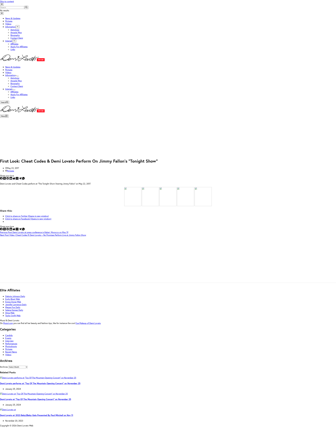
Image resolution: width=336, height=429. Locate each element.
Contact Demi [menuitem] (16, 38)
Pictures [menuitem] (8, 21)
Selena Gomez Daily (14, 310)
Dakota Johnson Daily (15, 296)
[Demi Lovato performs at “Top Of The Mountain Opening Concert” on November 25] (38, 377)
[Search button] (26, 7)
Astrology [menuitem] (14, 29)
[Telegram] (20, 178)
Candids (9, 335)
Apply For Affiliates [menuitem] (19, 46)
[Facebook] (1, 178)
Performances (11, 343)
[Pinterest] (7, 178)
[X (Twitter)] (4, 178)
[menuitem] (17, 26)
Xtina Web (9, 312)
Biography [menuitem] (15, 35)
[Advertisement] (168, 137)
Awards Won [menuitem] (16, 32)
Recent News (11, 351)
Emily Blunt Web (12, 299)
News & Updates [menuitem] (12, 18)
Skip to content (7, 1)
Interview (9, 340)
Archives (4, 366)
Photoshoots (11, 346)
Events (8, 338)
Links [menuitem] (12, 49)
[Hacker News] (17, 178)
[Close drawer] (2, 13)
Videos (8, 354)
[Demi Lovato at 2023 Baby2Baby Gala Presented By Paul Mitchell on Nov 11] (8, 409)
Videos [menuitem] (8, 23)
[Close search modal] (2, 4)
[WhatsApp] (23, 178)
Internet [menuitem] (8, 40)
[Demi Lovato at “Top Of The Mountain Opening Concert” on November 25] (34, 393)
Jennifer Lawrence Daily (16, 304)
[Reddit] (14, 178)
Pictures (10, 170)
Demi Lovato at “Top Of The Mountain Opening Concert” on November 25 (35, 399)
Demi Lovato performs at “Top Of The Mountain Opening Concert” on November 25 (40, 383)
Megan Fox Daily (12, 307)
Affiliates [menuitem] (14, 43)
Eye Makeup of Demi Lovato (88, 323)
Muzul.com (8, 323)
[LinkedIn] (11, 178)
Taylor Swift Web (12, 315)
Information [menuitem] (10, 26)
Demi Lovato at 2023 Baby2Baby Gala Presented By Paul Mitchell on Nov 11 (36, 415)
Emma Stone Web (13, 301)
